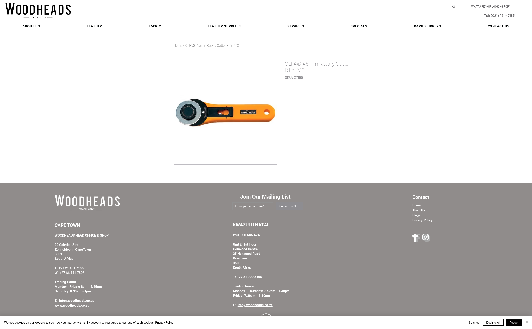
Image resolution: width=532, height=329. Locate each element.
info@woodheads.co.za (76, 301)
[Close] (527, 322)
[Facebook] (416, 238)
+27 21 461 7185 (71, 268)
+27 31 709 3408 (249, 277)
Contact (420, 197)
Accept (514, 322)
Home (178, 46)
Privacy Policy (164, 322)
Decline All (493, 322)
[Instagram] (426, 238)
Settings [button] (474, 322)
